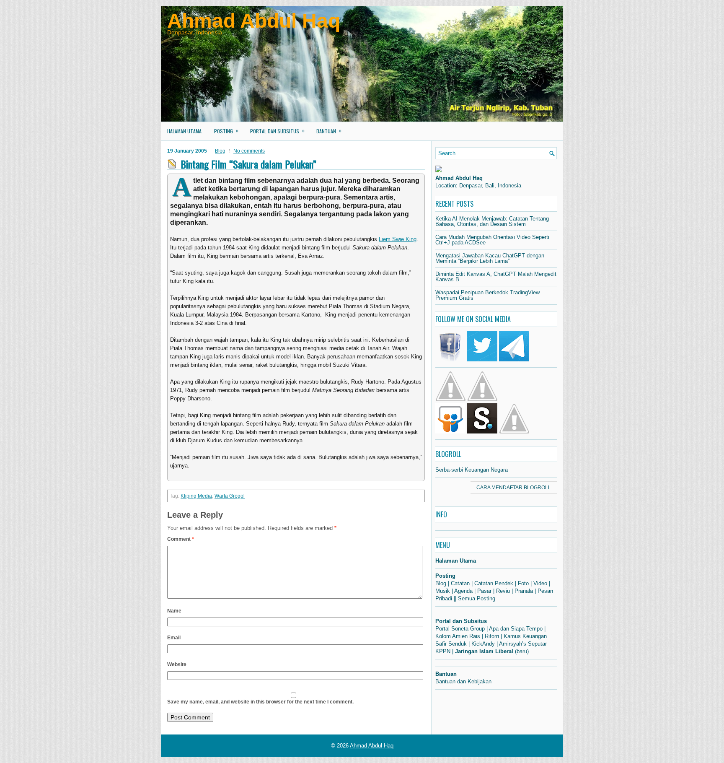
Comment (180, 539)
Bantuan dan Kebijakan (463, 681)
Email (174, 638)
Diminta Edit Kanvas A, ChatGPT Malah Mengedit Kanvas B (495, 277)
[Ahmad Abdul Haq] (438, 170)
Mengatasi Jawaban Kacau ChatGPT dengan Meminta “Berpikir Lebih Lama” (489, 258)
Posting (226, 131)
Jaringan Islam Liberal (484, 651)
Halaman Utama (184, 131)
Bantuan (328, 131)
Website (176, 664)
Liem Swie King (397, 239)
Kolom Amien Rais (457, 636)
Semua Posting (476, 598)
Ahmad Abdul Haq (253, 21)
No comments (249, 151)
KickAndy (483, 644)
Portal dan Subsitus (277, 131)
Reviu (503, 591)
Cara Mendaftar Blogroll (513, 487)
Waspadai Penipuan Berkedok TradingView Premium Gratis (487, 295)
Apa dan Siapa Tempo (516, 628)
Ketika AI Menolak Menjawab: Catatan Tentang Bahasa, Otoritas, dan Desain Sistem (492, 221)
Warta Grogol (230, 496)
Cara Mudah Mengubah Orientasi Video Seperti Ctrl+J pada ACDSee (492, 240)
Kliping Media (196, 496)
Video (540, 583)
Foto (523, 583)
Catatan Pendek (493, 583)
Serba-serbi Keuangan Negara (471, 470)
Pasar (484, 591)
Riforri (492, 636)
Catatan (460, 583)
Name (174, 611)
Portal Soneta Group (460, 628)
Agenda (463, 591)
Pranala (524, 591)
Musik (442, 591)
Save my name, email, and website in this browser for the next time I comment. (260, 702)
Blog (220, 151)
